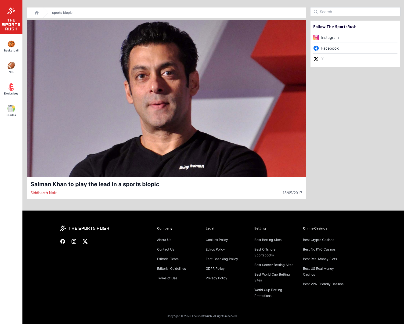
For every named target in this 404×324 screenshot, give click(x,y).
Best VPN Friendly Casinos (323, 284)
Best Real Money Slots (320, 259)
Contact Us (165, 249)
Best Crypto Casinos (318, 240)
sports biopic (62, 13)
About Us (164, 240)
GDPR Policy (215, 268)
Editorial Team (168, 259)
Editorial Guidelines (171, 268)
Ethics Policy (215, 249)
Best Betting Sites (267, 240)
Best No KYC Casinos (319, 249)
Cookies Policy (217, 240)
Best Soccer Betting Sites (273, 265)
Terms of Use (167, 278)
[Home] (36, 12)
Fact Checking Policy (222, 259)
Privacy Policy (216, 278)
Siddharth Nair (44, 192)
